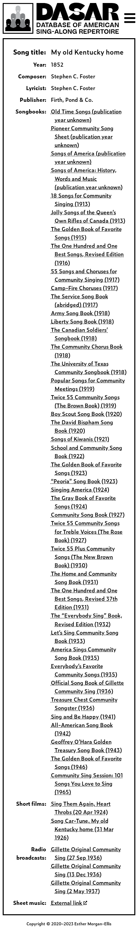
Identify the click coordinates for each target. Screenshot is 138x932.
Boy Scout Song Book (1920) (86, 414)
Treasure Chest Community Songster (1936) (84, 703)
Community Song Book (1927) (88, 514)
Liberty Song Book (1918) (82, 321)
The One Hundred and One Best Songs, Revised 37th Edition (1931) (84, 598)
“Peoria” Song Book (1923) (84, 481)
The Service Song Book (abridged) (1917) (79, 300)
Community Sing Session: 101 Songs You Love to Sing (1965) (87, 783)
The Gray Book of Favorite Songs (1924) (83, 502)
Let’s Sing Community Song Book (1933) (85, 636)
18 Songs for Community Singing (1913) (81, 199)
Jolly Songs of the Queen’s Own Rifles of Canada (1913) (88, 216)
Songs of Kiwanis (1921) (80, 439)
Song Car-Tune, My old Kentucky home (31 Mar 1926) (82, 828)
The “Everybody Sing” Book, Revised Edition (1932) (86, 619)
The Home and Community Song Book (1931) (84, 577)
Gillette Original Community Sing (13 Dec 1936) (86, 870)
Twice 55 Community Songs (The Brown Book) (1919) (85, 401)
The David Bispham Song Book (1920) (82, 426)
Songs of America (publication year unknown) (88, 157)
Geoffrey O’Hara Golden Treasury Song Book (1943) (86, 745)
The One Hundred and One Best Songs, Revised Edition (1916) (87, 253)
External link (67, 903)
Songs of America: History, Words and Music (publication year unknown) (87, 178)
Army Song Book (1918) (80, 313)
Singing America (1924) (80, 489)
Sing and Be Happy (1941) (83, 716)
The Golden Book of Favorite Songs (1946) (86, 762)
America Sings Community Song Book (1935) (83, 653)
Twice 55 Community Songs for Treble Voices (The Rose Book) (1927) (87, 531)
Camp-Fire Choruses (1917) (84, 288)
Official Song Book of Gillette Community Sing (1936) (87, 686)
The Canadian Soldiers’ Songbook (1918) (79, 334)
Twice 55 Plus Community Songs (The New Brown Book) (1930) (83, 556)
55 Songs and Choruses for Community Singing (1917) (85, 275)
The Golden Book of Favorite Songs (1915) (86, 233)
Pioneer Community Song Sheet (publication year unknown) (82, 136)
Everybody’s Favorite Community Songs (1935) (84, 670)
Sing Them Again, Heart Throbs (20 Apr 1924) (81, 807)
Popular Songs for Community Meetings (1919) (88, 384)
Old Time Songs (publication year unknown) (86, 115)
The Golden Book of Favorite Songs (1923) (86, 468)
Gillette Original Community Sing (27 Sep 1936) (86, 853)
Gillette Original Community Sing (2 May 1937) (86, 886)
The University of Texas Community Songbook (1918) (89, 367)
